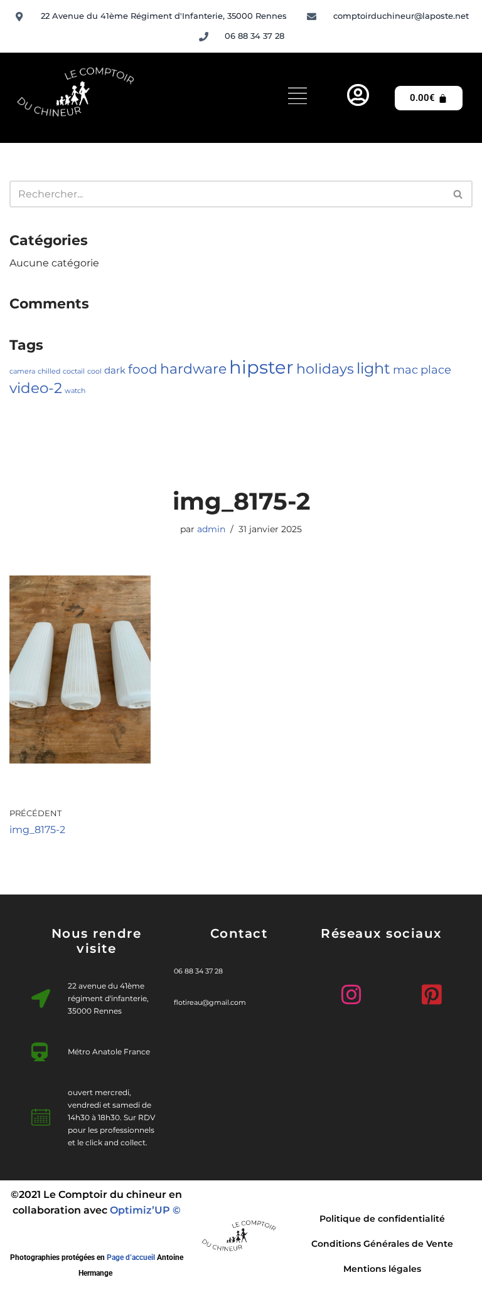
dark (115, 370)
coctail (74, 371)
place (435, 369)
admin (211, 529)
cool (94, 371)
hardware (193, 368)
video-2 (35, 388)
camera (22, 371)
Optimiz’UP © (145, 1210)
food (143, 369)
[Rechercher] (458, 194)
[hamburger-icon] (297, 97)
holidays (325, 368)
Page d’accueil (131, 1257)
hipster (261, 367)
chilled (49, 371)
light (373, 368)
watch (75, 391)
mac (405, 369)
